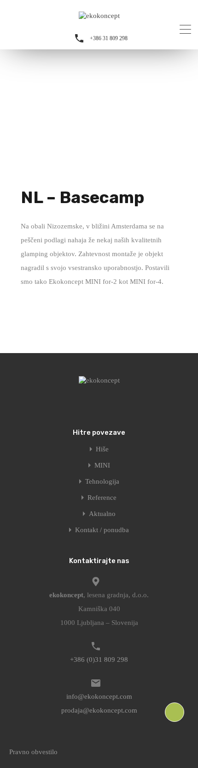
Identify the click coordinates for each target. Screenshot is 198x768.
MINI (102, 465)
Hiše (102, 449)
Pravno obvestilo (33, 752)
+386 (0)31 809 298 (99, 659)
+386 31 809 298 (109, 38)
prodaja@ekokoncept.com (99, 710)
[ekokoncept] (99, 15)
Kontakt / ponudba (102, 530)
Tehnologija (102, 481)
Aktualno (102, 513)
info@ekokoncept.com (99, 696)
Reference (101, 497)
